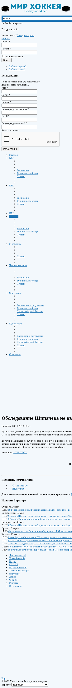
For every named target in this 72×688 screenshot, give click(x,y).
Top (4, 678)
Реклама (13, 582)
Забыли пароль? (17, 66)
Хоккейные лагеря (19, 570)
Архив (12, 576)
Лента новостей (17, 555)
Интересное (15, 585)
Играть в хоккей (17, 567)
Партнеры (14, 573)
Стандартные (19, 485)
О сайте (13, 579)
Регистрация (10, 148)
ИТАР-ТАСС (20, 452)
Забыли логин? (17, 69)
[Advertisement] (25, 628)
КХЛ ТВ (13, 564)
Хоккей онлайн (17, 558)
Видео (12, 561)
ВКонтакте (18, 488)
